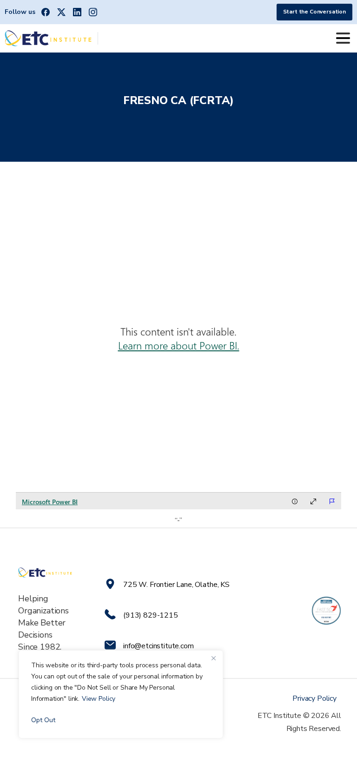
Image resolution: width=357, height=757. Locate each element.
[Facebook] (45, 12)
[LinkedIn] (77, 12)
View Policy (98, 698)
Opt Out (43, 720)
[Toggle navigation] (343, 38)
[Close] (213, 658)
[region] (121, 694)
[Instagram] (93, 12)
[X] (61, 12)
